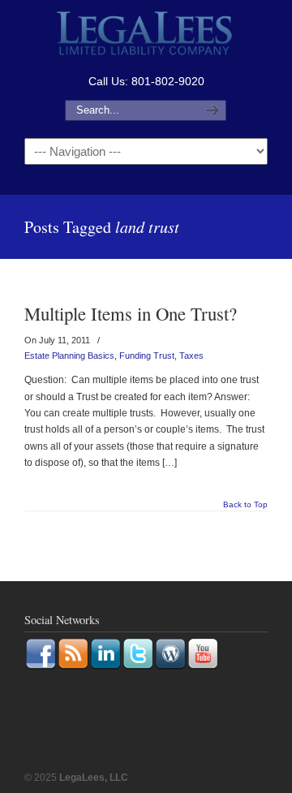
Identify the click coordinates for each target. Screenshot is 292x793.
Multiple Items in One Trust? (130, 313)
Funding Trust (146, 355)
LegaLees (146, 35)
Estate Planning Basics (69, 355)
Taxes (191, 355)
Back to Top (245, 505)
